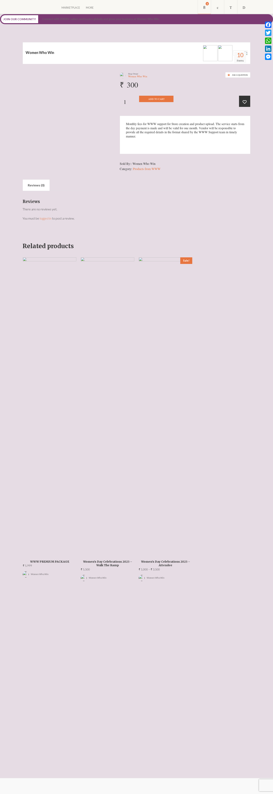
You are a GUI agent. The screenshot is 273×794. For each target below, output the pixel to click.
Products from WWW (146, 169)
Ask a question (240, 75)
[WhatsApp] (268, 41)
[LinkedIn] (268, 49)
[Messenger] (268, 57)
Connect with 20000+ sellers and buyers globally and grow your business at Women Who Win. (100, 19)
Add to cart (156, 98)
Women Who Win (40, 52)
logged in (45, 218)
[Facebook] (268, 25)
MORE (90, 7)
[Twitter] (268, 33)
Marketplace (71, 7)
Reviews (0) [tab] (36, 185)
